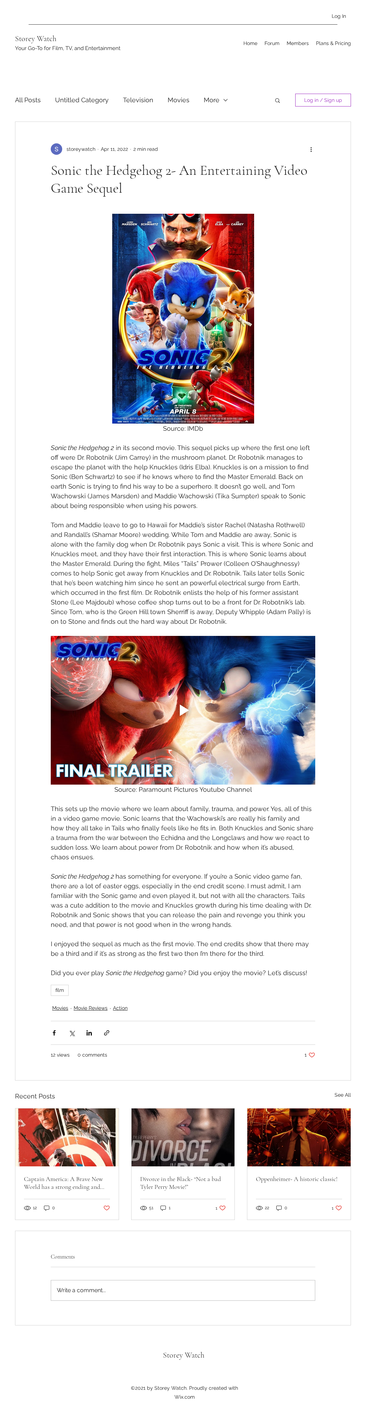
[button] (277, 100)
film (59, 990)
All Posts (28, 100)
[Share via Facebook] (54, 1032)
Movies (178, 100)
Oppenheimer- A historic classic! (296, 1179)
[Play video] (183, 710)
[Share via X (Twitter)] (71, 1032)
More (211, 100)
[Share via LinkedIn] (89, 1032)
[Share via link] (106, 1032)
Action (120, 1008)
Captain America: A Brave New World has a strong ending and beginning (63, 1183)
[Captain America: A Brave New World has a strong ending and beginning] (67, 1137)
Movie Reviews (91, 1008)
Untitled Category (82, 100)
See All (343, 1095)
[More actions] (311, 149)
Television (138, 100)
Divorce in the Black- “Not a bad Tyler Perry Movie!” (180, 1183)
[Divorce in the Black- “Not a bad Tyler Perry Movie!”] (183, 1137)
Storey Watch (35, 38)
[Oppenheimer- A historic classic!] (299, 1137)
